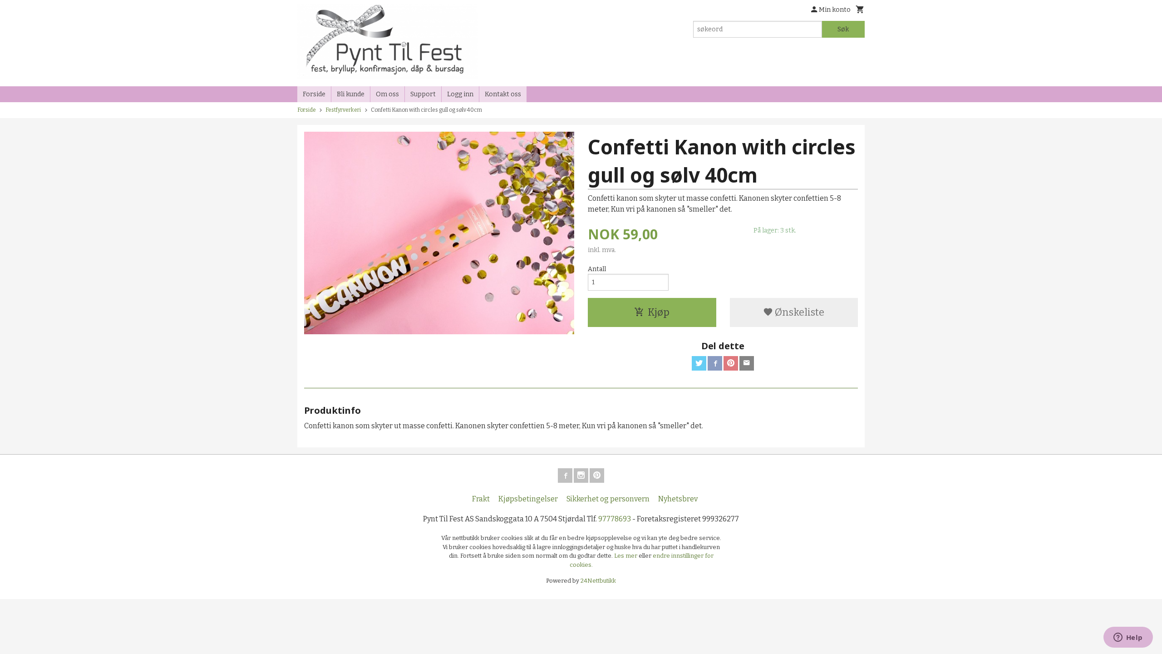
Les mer (626, 555)
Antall (597, 269)
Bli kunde (350, 94)
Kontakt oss (503, 94)
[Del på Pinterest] (731, 363)
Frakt (481, 499)
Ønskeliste (798, 312)
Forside (314, 94)
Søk (843, 29)
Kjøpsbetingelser (528, 499)
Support (423, 94)
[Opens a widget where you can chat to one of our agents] (1128, 638)
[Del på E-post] (746, 363)
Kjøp (659, 312)
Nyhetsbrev (678, 499)
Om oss (387, 94)
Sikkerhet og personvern (608, 499)
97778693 (614, 519)
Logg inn (460, 94)
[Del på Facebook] (715, 363)
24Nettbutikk (598, 580)
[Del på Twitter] (699, 363)
